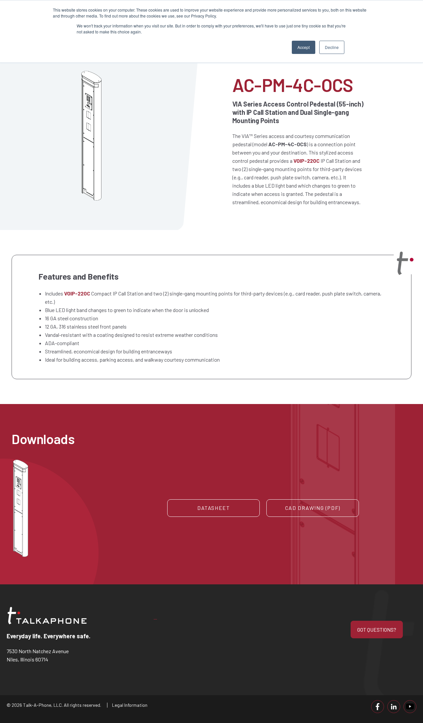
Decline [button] (332, 47)
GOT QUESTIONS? (376, 629)
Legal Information (129, 705)
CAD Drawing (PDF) (312, 508)
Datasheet (213, 508)
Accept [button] (303, 47)
